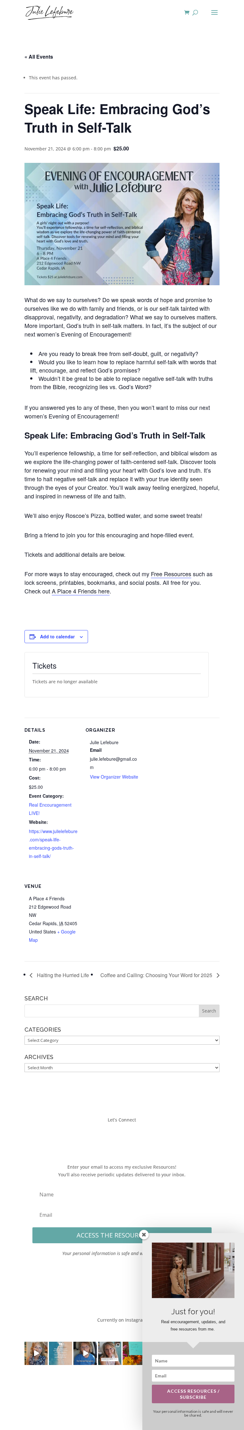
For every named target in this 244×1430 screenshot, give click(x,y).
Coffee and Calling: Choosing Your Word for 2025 (157, 975)
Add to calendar (57, 636)
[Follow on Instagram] (128, 1138)
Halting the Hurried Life (62, 975)
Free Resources (171, 574)
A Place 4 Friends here (81, 591)
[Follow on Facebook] (103, 1138)
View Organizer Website (114, 776)
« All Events (38, 56)
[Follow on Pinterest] (141, 1138)
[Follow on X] (116, 1138)
